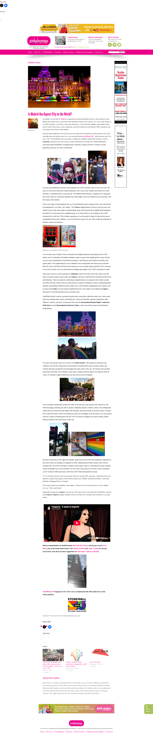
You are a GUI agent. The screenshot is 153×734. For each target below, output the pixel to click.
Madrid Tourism (79, 548)
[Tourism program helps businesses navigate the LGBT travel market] (76, 655)
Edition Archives (68, 52)
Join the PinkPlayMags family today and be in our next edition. (95, 41)
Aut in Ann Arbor (94, 662)
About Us (37, 52)
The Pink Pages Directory (82, 47)
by (119, 54)
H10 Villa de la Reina (80, 545)
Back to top (148, 710)
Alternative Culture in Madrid (88, 551)
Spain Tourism (93, 548)
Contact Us (98, 52)
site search (114, 54)
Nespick (63, 119)
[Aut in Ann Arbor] (100, 655)
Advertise (58, 52)
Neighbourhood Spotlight (84, 52)
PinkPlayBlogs (47, 52)
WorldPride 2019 (49, 592)
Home (30, 52)
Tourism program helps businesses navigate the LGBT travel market (76, 664)
